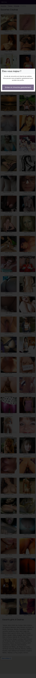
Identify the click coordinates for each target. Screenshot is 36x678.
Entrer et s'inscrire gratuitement (18, 87)
